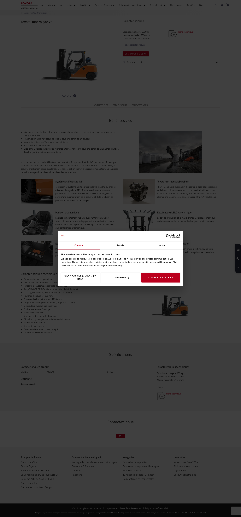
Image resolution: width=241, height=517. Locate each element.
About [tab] (162, 245)
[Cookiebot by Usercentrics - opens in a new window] (168, 236)
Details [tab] (120, 245)
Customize (119, 277)
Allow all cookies (160, 277)
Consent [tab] (78, 245)
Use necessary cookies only (80, 277)
